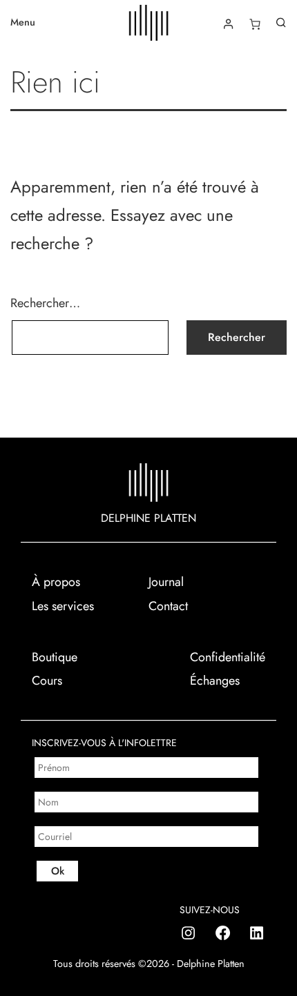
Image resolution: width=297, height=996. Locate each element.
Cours (47, 681)
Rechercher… (45, 303)
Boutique (54, 657)
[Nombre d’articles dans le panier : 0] (255, 24)
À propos (56, 582)
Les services (63, 606)
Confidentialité (227, 657)
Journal (166, 582)
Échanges (215, 681)
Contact (168, 606)
